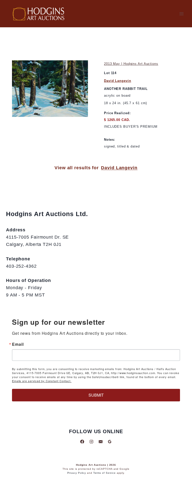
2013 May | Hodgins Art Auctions (131, 64)
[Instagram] (91, 441)
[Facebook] (82, 441)
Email (18, 344)
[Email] (100, 441)
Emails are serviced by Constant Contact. (42, 381)
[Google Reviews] (110, 441)
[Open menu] (181, 14)
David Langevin (117, 81)
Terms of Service (104, 472)
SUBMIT (96, 395)
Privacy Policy (76, 472)
